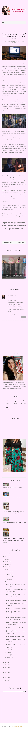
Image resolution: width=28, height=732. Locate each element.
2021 (6, 567)
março (8, 655)
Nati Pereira (12, 296)
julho (8, 582)
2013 (6, 677)
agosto (8, 579)
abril (8, 652)
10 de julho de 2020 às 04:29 (13, 298)
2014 (6, 675)
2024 (6, 559)
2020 (6, 569)
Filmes (14, 31)
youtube (7, 409)
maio (8, 650)
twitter (15, 403)
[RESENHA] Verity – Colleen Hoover (16, 628)
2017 (6, 667)
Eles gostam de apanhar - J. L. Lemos (12, 487)
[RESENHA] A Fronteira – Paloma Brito (16, 645)
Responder (24, 316)
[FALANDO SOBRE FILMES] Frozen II (16, 636)
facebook (7, 403)
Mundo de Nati (12, 315)
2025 (6, 556)
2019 (6, 662)
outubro (9, 574)
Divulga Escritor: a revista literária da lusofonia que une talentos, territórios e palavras (15, 539)
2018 (6, 665)
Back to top (22, 728)
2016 (6, 670)
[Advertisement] (14, 708)
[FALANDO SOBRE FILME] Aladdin (16, 600)
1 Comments (5, 238)
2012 (6, 680)
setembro (9, 577)
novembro (9, 572)
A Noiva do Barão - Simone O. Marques (13, 498)
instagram (23, 403)
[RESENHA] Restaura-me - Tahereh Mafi (17, 609)
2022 (6, 564)
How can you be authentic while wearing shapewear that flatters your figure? (13, 512)
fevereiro (9, 657)
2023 (6, 562)
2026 (6, 554)
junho (8, 647)
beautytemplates (17, 726)
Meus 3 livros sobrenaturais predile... (13, 276)
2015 (6, 672)
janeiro (8, 660)
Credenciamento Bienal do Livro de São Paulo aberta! (15, 523)
